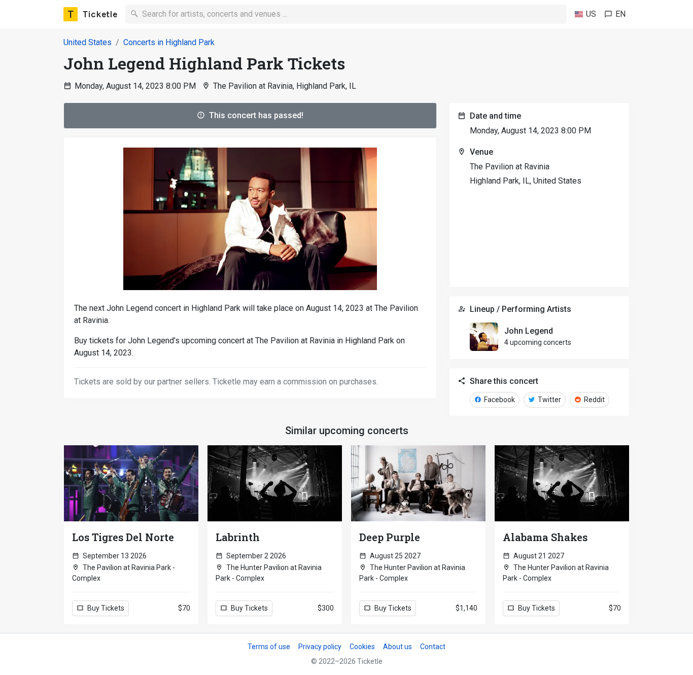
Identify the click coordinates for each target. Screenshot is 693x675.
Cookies (362, 647)
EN (620, 14)
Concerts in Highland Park (169, 42)
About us (397, 647)
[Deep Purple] (418, 483)
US (591, 14)
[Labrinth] (274, 483)
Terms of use (269, 647)
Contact (432, 647)
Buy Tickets (105, 608)
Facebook (498, 400)
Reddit (593, 400)
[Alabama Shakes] (562, 483)
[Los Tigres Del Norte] (131, 483)
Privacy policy (319, 647)
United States (87, 42)
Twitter (548, 400)
